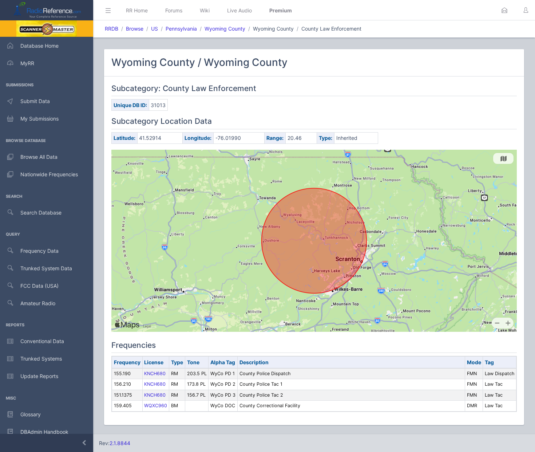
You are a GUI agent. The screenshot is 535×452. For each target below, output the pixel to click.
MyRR (27, 63)
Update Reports (39, 376)
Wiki (205, 10)
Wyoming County (225, 28)
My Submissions (39, 118)
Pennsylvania (181, 28)
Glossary (30, 414)
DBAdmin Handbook (44, 432)
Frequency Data (39, 251)
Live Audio (239, 10)
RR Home (137, 10)
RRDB (111, 28)
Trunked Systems (41, 358)
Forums (173, 10)
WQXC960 (155, 405)
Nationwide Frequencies (49, 174)
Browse (134, 28)
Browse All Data (39, 157)
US (154, 28)
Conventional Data (42, 341)
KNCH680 (155, 373)
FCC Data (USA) (39, 286)
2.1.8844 (120, 443)
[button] (504, 10)
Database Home (39, 46)
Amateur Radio (37, 303)
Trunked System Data (46, 268)
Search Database (41, 212)
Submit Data (35, 101)
